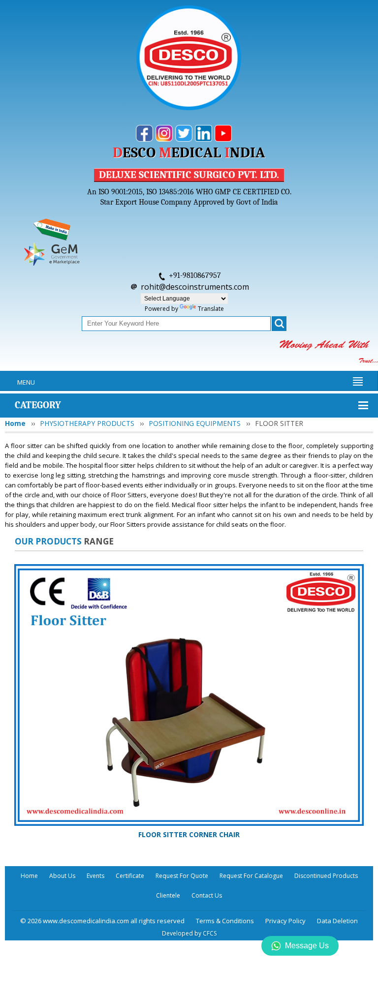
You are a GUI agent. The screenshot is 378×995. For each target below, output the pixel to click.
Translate (211, 308)
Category (38, 405)
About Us (62, 876)
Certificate (130, 876)
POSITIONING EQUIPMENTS (195, 423)
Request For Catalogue (251, 876)
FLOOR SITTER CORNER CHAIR (189, 834)
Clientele (168, 895)
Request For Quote (182, 876)
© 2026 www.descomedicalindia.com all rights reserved (102, 920)
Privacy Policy (285, 920)
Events (95, 876)
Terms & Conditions (225, 920)
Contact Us (206, 895)
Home (15, 423)
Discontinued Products (326, 876)
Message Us (307, 945)
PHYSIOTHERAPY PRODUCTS (87, 423)
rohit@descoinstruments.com (195, 286)
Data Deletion (337, 920)
